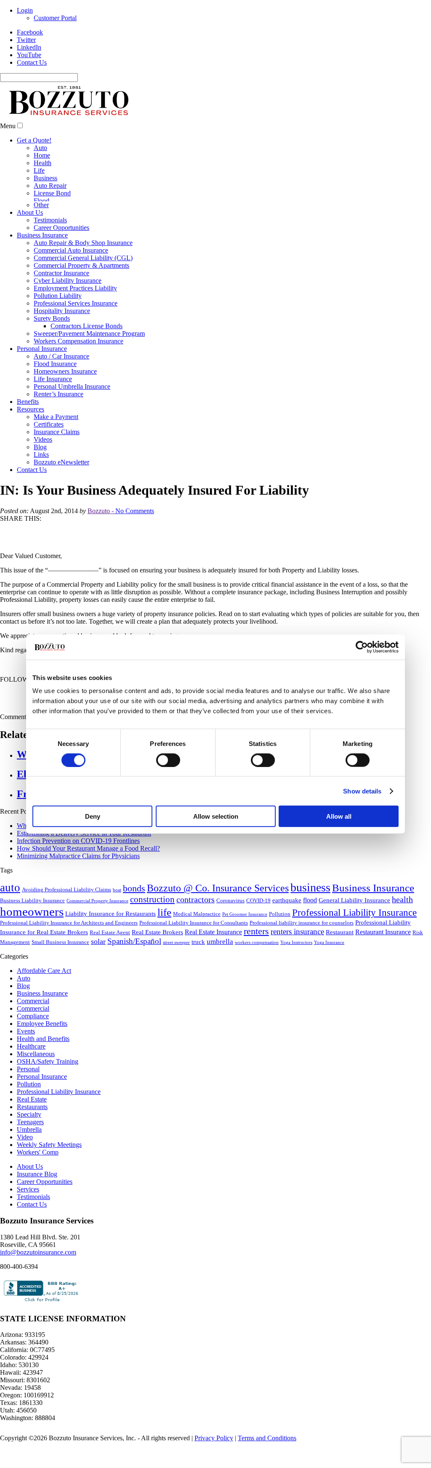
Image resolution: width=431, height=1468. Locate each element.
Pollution (279, 941)
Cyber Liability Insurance (67, 280)
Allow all (338, 816)
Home (42, 155)
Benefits (28, 401)
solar (98, 968)
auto (10, 914)
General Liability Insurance (354, 927)
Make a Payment (56, 416)
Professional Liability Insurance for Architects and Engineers (69, 949)
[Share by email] (53, 542)
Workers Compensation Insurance (78, 341)
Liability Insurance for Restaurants (110, 940)
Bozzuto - (101, 510)
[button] (20, 125)
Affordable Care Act (44, 997)
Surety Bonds (52, 318)
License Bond (52, 193)
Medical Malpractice (197, 941)
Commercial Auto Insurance (71, 250)
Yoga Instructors (296, 969)
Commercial (33, 1027)
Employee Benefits (42, 1050)
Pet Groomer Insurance (244, 941)
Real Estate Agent (110, 959)
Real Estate (32, 1126)
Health (42, 162)
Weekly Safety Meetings (49, 1171)
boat (117, 917)
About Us (30, 212)
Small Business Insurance (60, 969)
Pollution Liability (58, 295)
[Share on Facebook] (6, 529)
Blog (40, 447)
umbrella (220, 969)
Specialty (29, 1141)
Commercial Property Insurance (97, 927)
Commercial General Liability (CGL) (83, 257)
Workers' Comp (38, 1179)
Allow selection (215, 816)
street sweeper (176, 969)
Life (39, 170)
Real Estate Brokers (157, 959)
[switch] (168, 760)
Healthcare (31, 1073)
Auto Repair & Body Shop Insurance (83, 242)
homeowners (32, 938)
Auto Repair (50, 185)
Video (25, 1164)
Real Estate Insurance (213, 958)
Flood (41, 200)
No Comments (134, 510)
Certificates (49, 424)
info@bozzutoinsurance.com (38, 1279)
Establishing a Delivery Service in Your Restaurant (84, 860)
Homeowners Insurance (65, 371)
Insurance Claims (57, 431)
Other (41, 204)
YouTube (29, 54)
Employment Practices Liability (75, 288)
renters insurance (297, 958)
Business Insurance (42, 235)
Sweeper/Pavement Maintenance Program (89, 333)
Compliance (33, 1042)
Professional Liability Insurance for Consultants (193, 949)
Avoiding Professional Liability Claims (66, 916)
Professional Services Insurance (75, 303)
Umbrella (29, 1156)
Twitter (26, 39)
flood (310, 926)
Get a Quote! (34, 140)
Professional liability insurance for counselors (302, 949)
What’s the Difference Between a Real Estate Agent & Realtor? (101, 852)
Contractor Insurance (61, 273)
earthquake (286, 927)
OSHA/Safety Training (47, 1088)
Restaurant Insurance (383, 958)
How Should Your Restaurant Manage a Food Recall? (88, 875)
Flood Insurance (55, 363)
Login (25, 10)
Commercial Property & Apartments (81, 265)
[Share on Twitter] (22, 529)
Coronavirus (230, 927)
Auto (40, 147)
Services (28, 1216)
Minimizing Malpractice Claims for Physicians (78, 882)
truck (198, 968)
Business (45, 178)
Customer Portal (55, 17)
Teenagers (30, 1148)
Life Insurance (53, 378)
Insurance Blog (37, 1200)
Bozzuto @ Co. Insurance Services (218, 914)
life (164, 939)
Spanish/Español (134, 968)
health (402, 926)
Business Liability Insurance (32, 927)
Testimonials (50, 220)
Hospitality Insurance (62, 310)
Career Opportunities (61, 227)
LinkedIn (29, 47)
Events (26, 1058)
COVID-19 (258, 927)
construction (152, 926)
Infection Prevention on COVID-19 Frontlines (78, 867)
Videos (43, 439)
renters (256, 958)
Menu (8, 125)
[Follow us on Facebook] (6, 703)
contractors (195, 926)
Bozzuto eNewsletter (61, 462)
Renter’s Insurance (58, 394)
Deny (92, 816)
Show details (362, 790)
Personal (28, 1095)
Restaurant (340, 959)
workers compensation (257, 969)
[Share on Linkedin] (38, 542)
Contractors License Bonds (86, 325)
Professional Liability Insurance (354, 939)
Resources (30, 409)
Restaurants (32, 1133)
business (310, 914)
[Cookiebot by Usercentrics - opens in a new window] (362, 646)
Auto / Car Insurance (61, 356)
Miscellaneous (36, 1080)
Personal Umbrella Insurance (72, 386)
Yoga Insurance (329, 969)
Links (41, 454)
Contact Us (32, 62)
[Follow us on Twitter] (22, 703)
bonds (134, 915)
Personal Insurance (42, 348)
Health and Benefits (43, 1065)
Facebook (30, 32)
